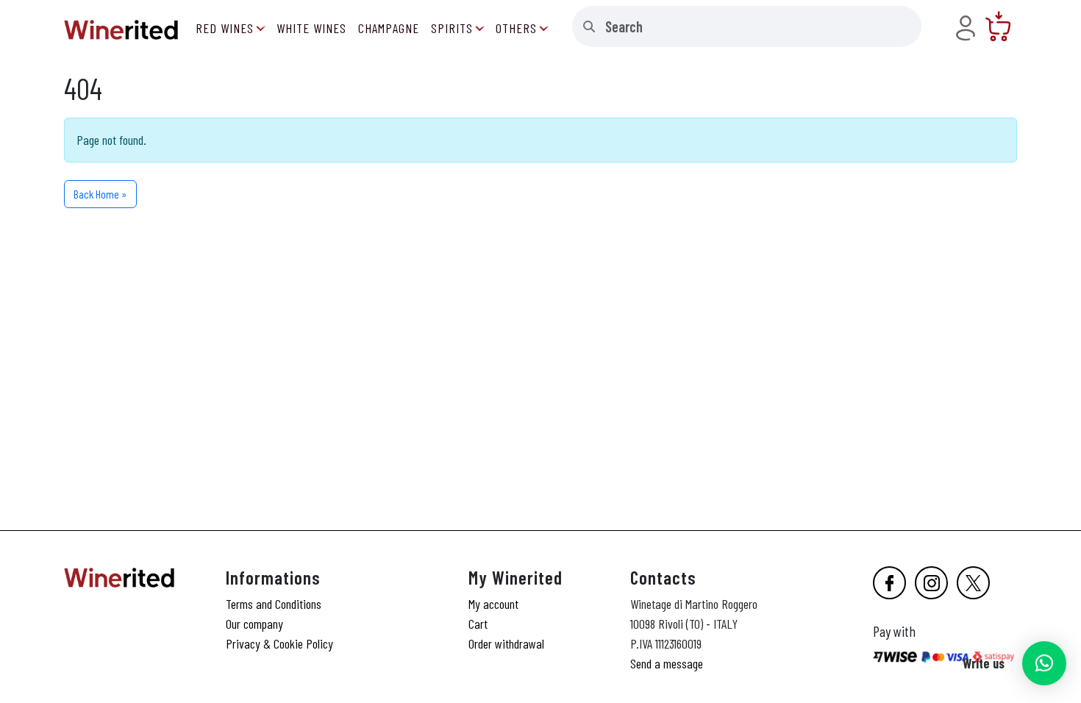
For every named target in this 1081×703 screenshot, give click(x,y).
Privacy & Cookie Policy (279, 643)
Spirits (452, 28)
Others (516, 28)
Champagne (388, 28)
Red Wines (225, 28)
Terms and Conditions (273, 604)
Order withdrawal (506, 643)
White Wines (311, 28)
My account (493, 604)
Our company (254, 623)
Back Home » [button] (100, 194)
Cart (478, 623)
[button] (1044, 663)
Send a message (666, 663)
